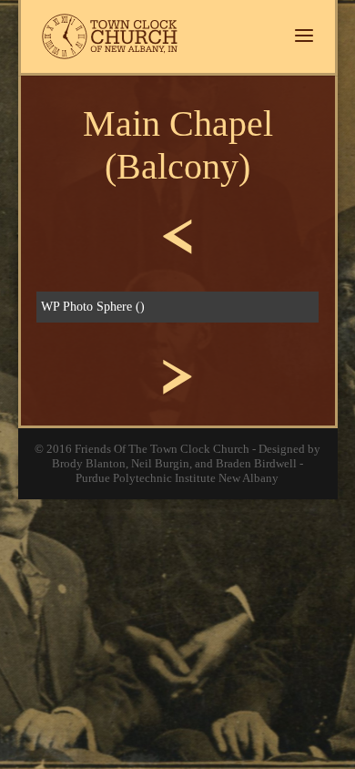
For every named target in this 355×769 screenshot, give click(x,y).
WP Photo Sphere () (93, 306)
